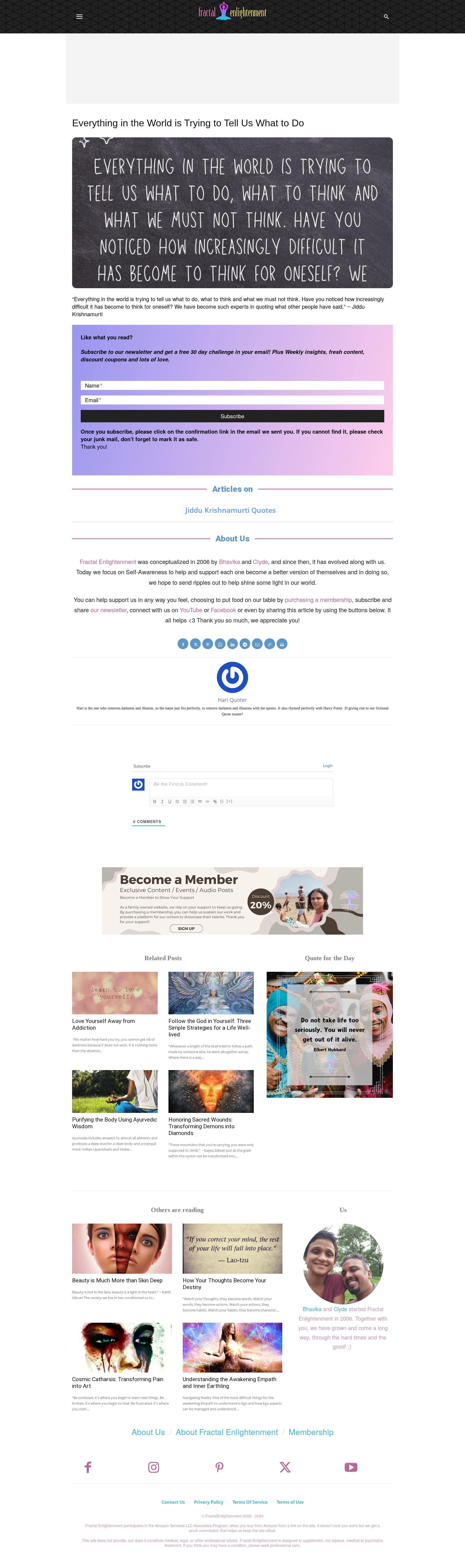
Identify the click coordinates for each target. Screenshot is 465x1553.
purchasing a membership (318, 599)
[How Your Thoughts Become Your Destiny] (233, 1248)
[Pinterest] (207, 643)
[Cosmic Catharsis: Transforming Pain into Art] (122, 1348)
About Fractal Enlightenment (227, 1431)
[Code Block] (207, 801)
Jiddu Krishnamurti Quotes (230, 510)
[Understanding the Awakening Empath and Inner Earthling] (233, 1348)
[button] (386, 16)
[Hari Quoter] (232, 677)
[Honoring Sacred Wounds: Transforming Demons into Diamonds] (211, 1091)
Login (328, 765)
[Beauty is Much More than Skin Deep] (122, 1248)
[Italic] (162, 801)
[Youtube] (351, 1468)
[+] (229, 801)
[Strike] (177, 801)
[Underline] (170, 801)
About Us (148, 1431)
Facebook (223, 609)
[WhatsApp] (220, 643)
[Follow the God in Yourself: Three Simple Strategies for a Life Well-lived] (211, 993)
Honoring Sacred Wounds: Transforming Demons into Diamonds (201, 1126)
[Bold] (154, 801)
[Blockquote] (200, 801)
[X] (195, 643)
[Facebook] (183, 643)
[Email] (257, 643)
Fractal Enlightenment (108, 561)
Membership (311, 1431)
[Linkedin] (232, 643)
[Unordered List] (192, 801)
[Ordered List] (185, 801)
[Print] (282, 643)
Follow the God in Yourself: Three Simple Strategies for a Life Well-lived (209, 1028)
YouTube (191, 609)
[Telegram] (244, 643)
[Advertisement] (232, 74)
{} (222, 801)
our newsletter (108, 609)
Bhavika (229, 561)
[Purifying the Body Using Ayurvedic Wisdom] (115, 1091)
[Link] (215, 801)
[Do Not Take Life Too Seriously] (330, 1035)
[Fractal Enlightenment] (232, 10)
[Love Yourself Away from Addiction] (115, 993)
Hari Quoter (232, 700)
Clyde (260, 561)
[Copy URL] (269, 643)
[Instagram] (154, 1468)
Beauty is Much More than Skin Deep (117, 1280)
